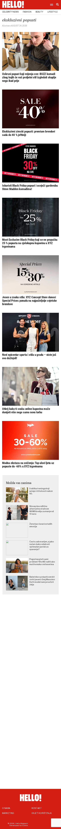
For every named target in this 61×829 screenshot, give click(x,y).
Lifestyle (53, 12)
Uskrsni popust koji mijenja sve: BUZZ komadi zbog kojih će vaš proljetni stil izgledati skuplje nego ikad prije (29, 77)
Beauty (39, 12)
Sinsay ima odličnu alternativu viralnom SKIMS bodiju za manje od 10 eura (41, 510)
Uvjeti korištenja (41, 813)
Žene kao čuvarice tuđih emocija (40, 525)
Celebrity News (10, 12)
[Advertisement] (30, 631)
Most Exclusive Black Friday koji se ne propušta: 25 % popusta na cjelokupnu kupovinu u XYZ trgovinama (30, 243)
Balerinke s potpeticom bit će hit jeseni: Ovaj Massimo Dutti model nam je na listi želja (42, 581)
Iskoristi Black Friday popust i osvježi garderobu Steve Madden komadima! (30, 187)
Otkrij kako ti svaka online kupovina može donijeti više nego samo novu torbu (26, 410)
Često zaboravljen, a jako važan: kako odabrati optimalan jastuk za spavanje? (41, 545)
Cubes (25, 825)
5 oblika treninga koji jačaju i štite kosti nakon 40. (41, 491)
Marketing (8, 813)
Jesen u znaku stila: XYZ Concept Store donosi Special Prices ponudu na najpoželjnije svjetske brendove (29, 301)
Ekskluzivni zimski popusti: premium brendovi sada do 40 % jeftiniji (28, 133)
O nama (6, 808)
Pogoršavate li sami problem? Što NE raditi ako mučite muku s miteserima (42, 561)
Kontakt (37, 808)
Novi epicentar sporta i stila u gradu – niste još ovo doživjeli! (29, 356)
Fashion (27, 12)
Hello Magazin (21, 823)
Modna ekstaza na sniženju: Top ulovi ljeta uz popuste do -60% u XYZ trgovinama (28, 464)
